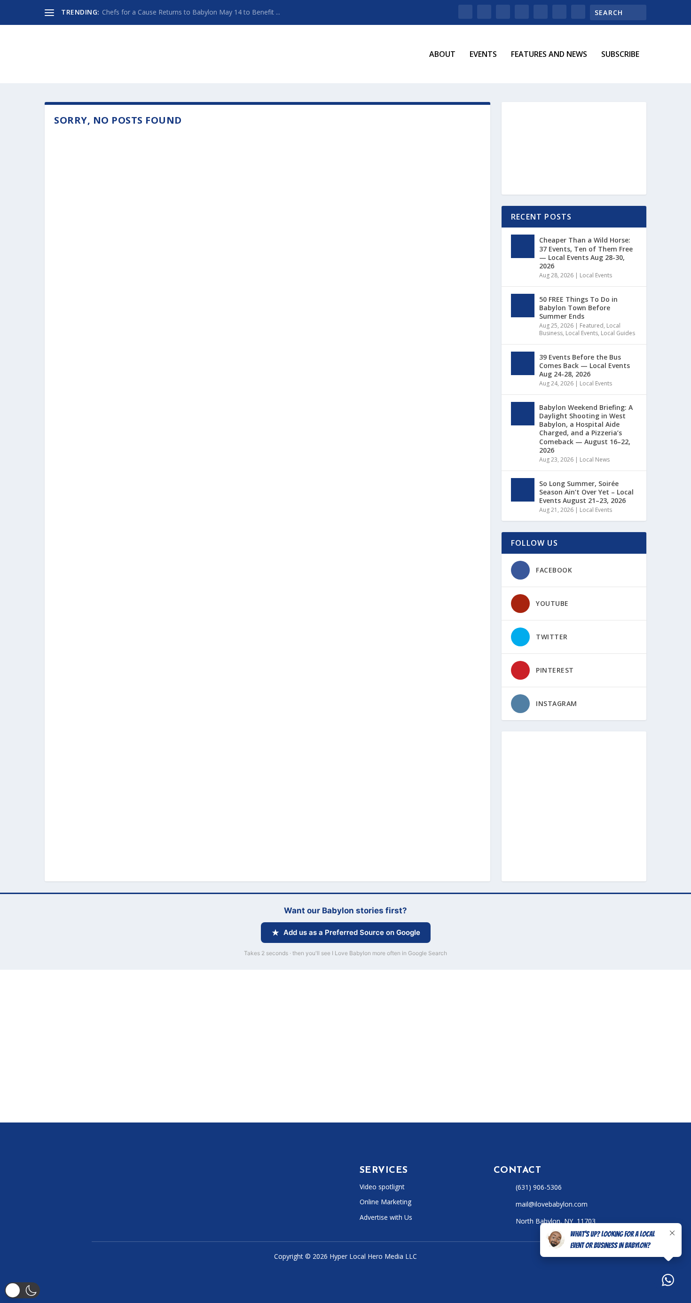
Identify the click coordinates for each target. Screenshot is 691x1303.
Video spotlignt (382, 1186)
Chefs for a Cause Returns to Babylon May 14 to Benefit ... (191, 12)
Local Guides (618, 333)
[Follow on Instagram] (133, 1209)
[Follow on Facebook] (95, 1209)
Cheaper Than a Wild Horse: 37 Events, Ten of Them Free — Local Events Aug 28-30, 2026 (586, 252)
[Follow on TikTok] (151, 1209)
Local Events (596, 275)
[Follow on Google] (208, 1209)
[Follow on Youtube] (170, 1209)
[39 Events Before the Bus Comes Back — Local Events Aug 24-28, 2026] (522, 363)
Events (483, 54)
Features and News (549, 54)
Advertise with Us (386, 1217)
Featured (592, 326)
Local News (595, 459)
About (442, 54)
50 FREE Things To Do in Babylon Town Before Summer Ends (578, 308)
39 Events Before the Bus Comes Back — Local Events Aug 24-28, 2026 (584, 365)
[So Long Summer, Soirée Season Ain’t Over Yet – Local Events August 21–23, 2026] (522, 490)
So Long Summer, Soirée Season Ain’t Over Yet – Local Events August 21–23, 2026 (586, 492)
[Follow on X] (114, 1209)
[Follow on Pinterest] (189, 1209)
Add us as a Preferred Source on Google (351, 932)
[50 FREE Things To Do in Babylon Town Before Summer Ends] (522, 305)
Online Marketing (385, 1201)
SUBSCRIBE (620, 54)
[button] (22, 1290)
